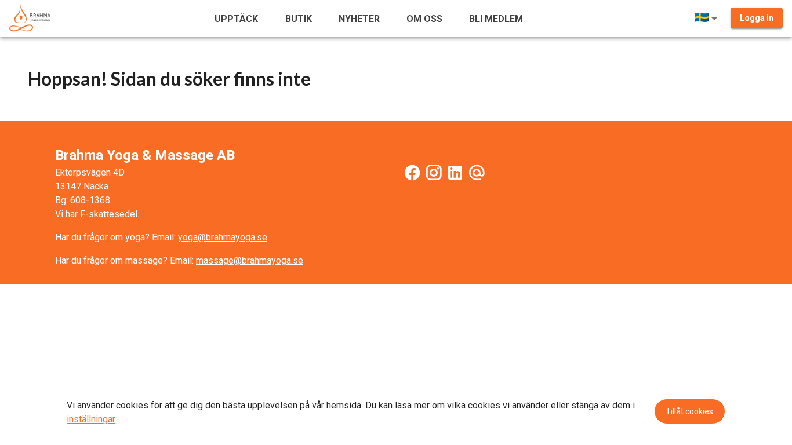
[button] (708, 19)
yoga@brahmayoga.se (222, 237)
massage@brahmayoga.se (249, 260)
